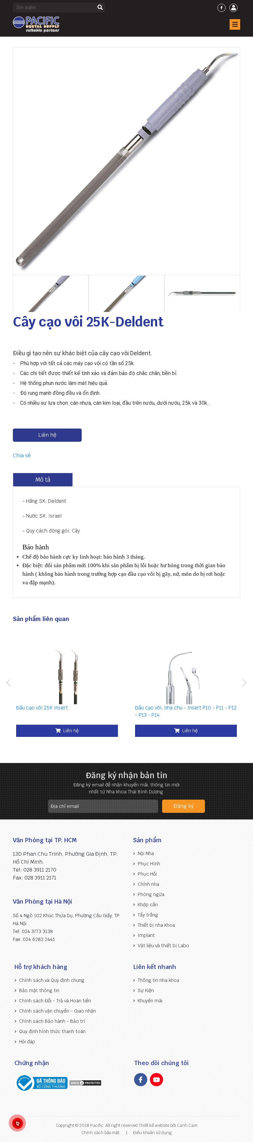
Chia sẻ (22, 455)
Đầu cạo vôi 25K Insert (42, 708)
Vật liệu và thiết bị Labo (163, 946)
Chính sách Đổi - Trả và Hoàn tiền (55, 1001)
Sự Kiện (146, 990)
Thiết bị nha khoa (156, 925)
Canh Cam (186, 1125)
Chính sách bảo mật (100, 1132)
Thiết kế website (154, 1125)
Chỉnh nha (148, 884)
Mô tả (42, 479)
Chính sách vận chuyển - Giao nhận (57, 1011)
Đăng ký (184, 806)
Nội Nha (146, 853)
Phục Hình (149, 864)
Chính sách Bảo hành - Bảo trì (52, 1021)
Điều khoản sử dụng (152, 1132)
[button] (9, 683)
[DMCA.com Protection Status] (85, 1082)
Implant (146, 935)
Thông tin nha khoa (158, 980)
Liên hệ (47, 435)
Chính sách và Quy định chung (51, 980)
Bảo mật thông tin (39, 990)
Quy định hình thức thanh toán (52, 1031)
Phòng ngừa (151, 894)
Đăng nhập (233, 8)
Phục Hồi (147, 874)
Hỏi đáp (27, 1042)
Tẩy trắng (148, 915)
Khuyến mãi (150, 1001)
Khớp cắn (148, 905)
